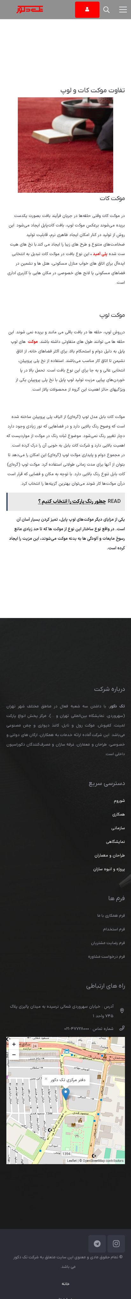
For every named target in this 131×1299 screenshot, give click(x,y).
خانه (66, 1284)
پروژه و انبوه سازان (109, 869)
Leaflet (72, 1161)
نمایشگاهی (115, 842)
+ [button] (14, 1044)
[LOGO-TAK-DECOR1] (29, 9)
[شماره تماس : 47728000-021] (119, 1029)
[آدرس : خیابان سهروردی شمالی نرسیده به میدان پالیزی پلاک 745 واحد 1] (119, 1011)
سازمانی (118, 828)
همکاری (118, 814)
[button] (107, 9)
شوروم (119, 801)
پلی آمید (100, 254)
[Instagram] (116, 1244)
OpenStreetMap (94, 1161)
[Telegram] (97, 1244)
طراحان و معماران (109, 855)
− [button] (14, 1054)
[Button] (87, 10)
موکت (33, 342)
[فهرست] (123, 9)
